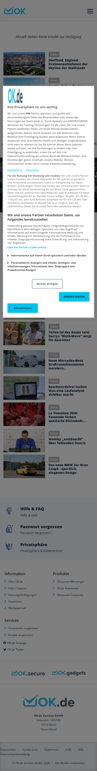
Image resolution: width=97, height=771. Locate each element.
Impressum (32, 169)
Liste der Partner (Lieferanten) (27, 247)
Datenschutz (14, 169)
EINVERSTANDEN (74, 297)
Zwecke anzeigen (47, 283)
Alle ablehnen (22, 308)
